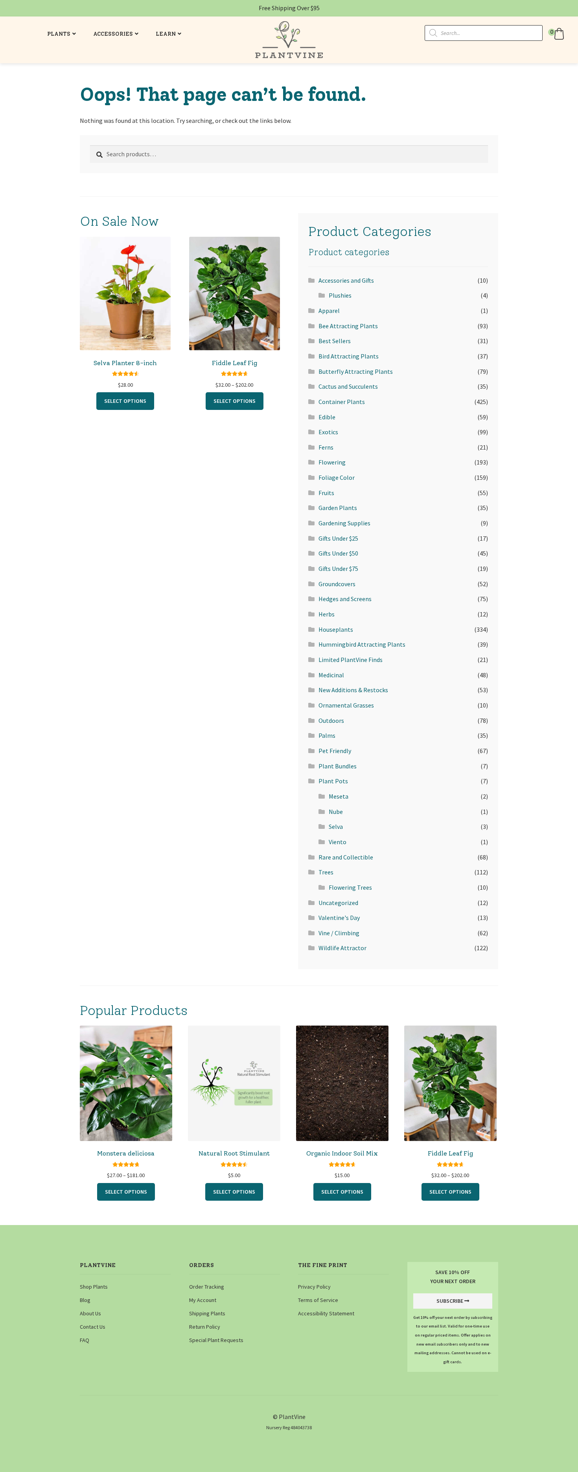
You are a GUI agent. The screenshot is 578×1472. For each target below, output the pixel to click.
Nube (336, 812)
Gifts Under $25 (338, 538)
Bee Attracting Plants (348, 326)
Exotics (328, 432)
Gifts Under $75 (338, 568)
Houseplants (335, 629)
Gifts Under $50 (338, 553)
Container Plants (341, 402)
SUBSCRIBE (449, 1300)
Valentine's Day (339, 918)
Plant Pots (333, 781)
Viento (337, 842)
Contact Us (92, 1326)
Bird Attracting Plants (348, 356)
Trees (325, 872)
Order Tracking (206, 1286)
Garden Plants (337, 508)
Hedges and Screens (345, 599)
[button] (557, 34)
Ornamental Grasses (346, 705)
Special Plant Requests (216, 1340)
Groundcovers (336, 584)
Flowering (332, 462)
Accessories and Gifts (346, 280)
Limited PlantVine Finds (350, 660)
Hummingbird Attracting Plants (361, 644)
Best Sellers (334, 341)
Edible (326, 417)
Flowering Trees (350, 887)
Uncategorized (338, 903)
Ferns (325, 447)
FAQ (84, 1340)
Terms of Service (318, 1300)
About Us (90, 1313)
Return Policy (204, 1326)
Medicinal (331, 675)
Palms (326, 735)
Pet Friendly (334, 751)
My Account (202, 1300)
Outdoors (331, 720)
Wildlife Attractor (342, 948)
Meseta (338, 796)
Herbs (326, 614)
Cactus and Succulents (348, 386)
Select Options (125, 400)
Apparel (329, 311)
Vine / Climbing (338, 933)
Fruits (326, 493)
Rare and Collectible (345, 857)
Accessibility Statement (326, 1313)
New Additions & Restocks (353, 690)
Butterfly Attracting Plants (355, 371)
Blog (85, 1300)
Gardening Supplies (344, 523)
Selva (336, 826)
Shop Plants (94, 1286)
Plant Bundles (337, 766)
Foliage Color (336, 477)
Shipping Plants (207, 1313)
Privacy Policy (314, 1286)
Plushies (340, 295)
